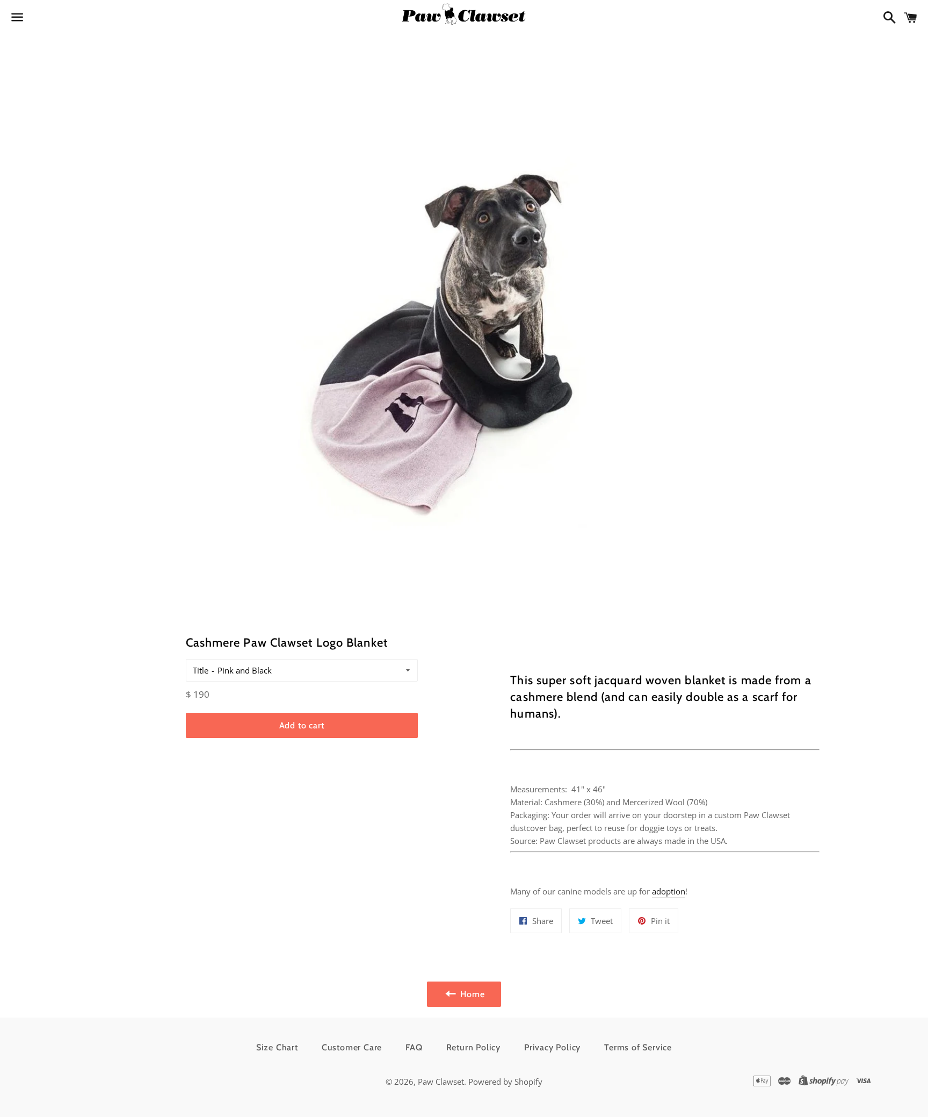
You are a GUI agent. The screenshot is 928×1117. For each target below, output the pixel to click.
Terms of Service (638, 1047)
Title (200, 670)
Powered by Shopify (505, 1081)
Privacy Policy (552, 1047)
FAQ (413, 1047)
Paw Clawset (441, 1081)
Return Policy (473, 1047)
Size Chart (277, 1047)
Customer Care (352, 1047)
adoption (668, 891)
